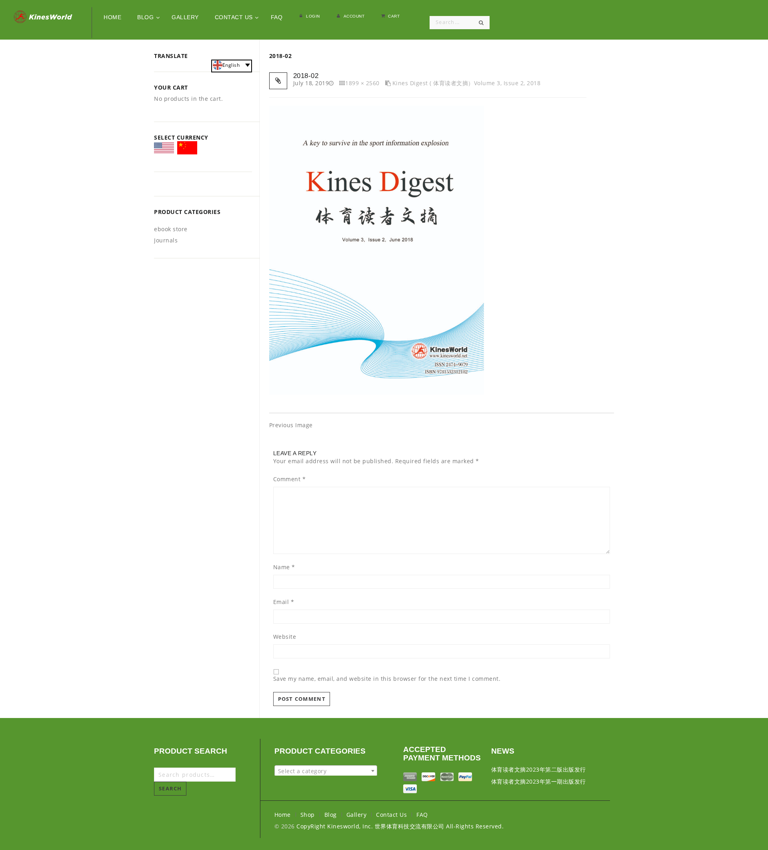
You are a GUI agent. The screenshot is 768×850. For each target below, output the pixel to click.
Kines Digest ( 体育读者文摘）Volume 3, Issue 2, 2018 (466, 83)
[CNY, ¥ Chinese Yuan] (187, 149)
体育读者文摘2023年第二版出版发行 (538, 769)
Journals (166, 240)
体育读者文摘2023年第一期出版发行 (538, 781)
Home (282, 814)
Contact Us (391, 814)
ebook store (171, 229)
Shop (307, 814)
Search (170, 788)
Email (283, 602)
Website (284, 636)
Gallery (356, 814)
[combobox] (325, 770)
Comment (289, 479)
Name (284, 567)
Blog (330, 814)
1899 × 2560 (362, 83)
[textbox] (326, 771)
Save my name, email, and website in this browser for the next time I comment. (387, 678)
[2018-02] (376, 249)
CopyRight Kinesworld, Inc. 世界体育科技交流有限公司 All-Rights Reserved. (400, 826)
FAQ (422, 814)
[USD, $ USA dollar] (164, 150)
